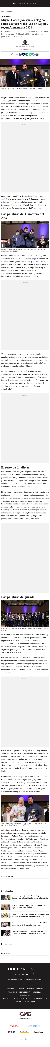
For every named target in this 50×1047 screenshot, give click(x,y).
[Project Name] (25, 969)
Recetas (10, 989)
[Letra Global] (38, 1032)
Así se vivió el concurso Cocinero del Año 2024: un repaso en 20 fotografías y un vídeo (30, 924)
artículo (4, 475)
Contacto (18, 1001)
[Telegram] (33, 54)
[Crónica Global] (14, 1026)
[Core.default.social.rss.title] (34, 974)
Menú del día (24, 992)
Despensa (20, 989)
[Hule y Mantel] (25, 1039)
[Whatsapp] (30, 54)
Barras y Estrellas (35, 989)
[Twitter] (23, 54)
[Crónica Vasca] (24, 1032)
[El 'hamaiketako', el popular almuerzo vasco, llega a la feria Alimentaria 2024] (5, 907)
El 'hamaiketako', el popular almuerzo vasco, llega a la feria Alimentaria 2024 (29, 907)
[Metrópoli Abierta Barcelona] (34, 1026)
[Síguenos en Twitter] (19, 974)
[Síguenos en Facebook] (16, 974)
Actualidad (6, 16)
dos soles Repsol (31, 258)
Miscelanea (25, 995)
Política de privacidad (22, 998)
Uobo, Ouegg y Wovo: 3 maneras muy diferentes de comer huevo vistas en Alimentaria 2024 (30, 915)
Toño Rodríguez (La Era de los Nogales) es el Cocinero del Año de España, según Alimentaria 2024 (30, 898)
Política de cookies (40, 998)
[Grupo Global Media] (25, 1015)
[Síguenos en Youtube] (27, 974)
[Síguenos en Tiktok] (30, 974)
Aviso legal (7, 998)
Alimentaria (7, 883)
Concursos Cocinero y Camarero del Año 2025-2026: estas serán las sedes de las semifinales (30, 933)
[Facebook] (20, 54)
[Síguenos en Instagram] (23, 974)
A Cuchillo (37, 992)
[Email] (36, 54)
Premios (32, 883)
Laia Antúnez (25, 44)
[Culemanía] (11, 1032)
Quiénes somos (30, 1001)
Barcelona (20, 883)
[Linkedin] (26, 54)
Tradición (12, 992)
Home (2, 11)
